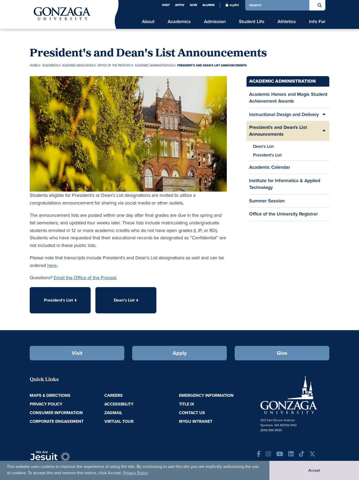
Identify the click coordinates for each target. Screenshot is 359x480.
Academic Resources (77, 65)
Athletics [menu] (287, 21)
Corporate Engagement (57, 421)
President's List (267, 155)
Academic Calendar (269, 167)
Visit (166, 5)
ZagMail (113, 413)
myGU (234, 5)
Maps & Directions (50, 395)
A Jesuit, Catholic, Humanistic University (74, 459)
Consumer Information (56, 413)
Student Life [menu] (251, 21)
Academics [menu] (179, 21)
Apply (179, 5)
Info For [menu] (317, 21)
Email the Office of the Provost (85, 277)
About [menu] (148, 21)
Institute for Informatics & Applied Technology (284, 184)
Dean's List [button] (124, 300)
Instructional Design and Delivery (284, 114)
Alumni (208, 5)
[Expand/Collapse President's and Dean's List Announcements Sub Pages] (324, 131)
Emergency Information (206, 395)
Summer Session (267, 200)
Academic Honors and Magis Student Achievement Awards (288, 97)
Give (193, 5)
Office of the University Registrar (283, 213)
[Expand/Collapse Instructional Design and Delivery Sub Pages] (324, 114)
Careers (113, 395)
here (52, 265)
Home (34, 65)
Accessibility (119, 404)
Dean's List (263, 146)
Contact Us (192, 413)
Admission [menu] (215, 21)
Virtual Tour (119, 421)
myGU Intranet (195, 421)
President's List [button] (58, 300)
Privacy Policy (135, 473)
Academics (50, 65)
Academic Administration (154, 65)
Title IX (186, 404)
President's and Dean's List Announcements (278, 131)
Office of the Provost (114, 65)
